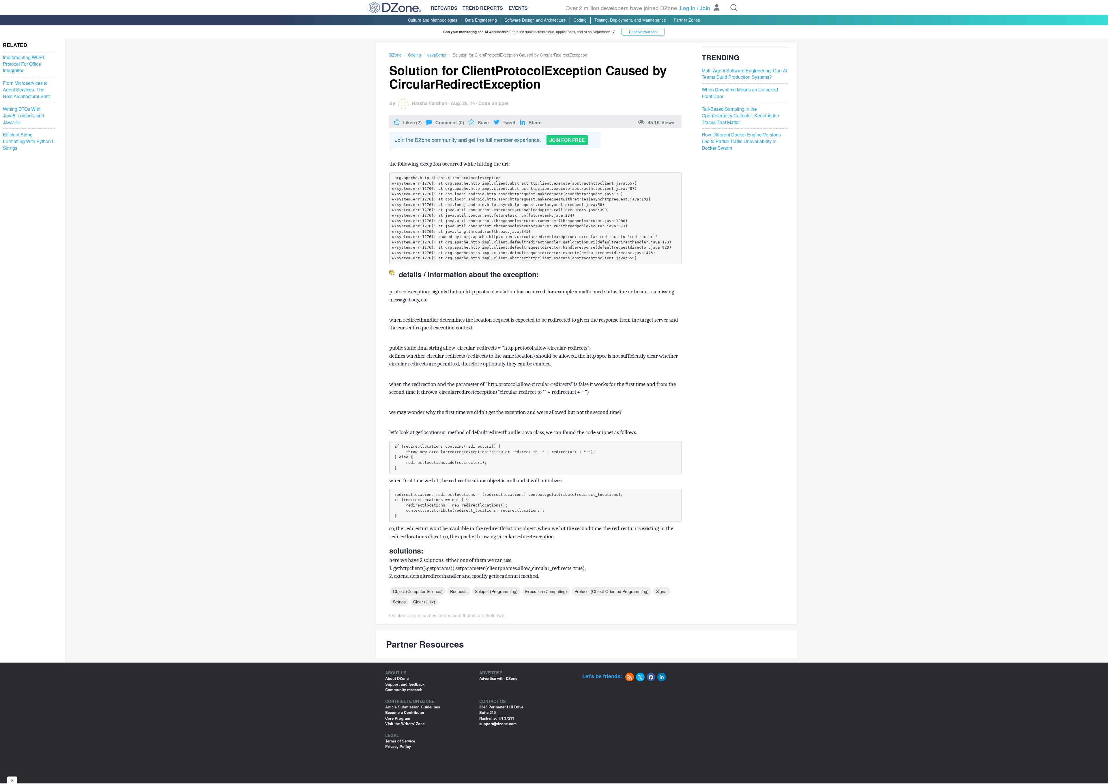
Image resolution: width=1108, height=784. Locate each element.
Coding (580, 20)
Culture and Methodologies (432, 20)
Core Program (397, 718)
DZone (395, 55)
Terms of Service (400, 741)
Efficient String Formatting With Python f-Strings (29, 141)
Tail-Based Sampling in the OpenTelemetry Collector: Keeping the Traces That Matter (740, 115)
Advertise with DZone (498, 678)
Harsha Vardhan (429, 103)
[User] (717, 8)
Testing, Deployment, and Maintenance (630, 20)
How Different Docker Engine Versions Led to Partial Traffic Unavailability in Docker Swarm (741, 141)
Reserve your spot (643, 31)
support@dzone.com (498, 723)
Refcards (444, 8)
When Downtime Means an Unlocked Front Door (740, 93)
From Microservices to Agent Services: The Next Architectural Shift (26, 90)
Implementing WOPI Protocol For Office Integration (23, 64)
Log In (687, 8)
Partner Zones (687, 20)
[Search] (733, 7)
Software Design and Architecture (535, 20)
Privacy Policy (398, 746)
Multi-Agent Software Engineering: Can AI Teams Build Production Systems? (744, 73)
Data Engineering (481, 20)
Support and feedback (404, 684)
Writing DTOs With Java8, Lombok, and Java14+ (23, 115)
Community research (403, 689)
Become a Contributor (404, 712)
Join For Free (567, 140)
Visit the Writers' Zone (405, 723)
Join (705, 8)
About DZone (397, 678)
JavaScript (436, 55)
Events (518, 8)
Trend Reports (483, 8)
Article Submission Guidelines (412, 707)
